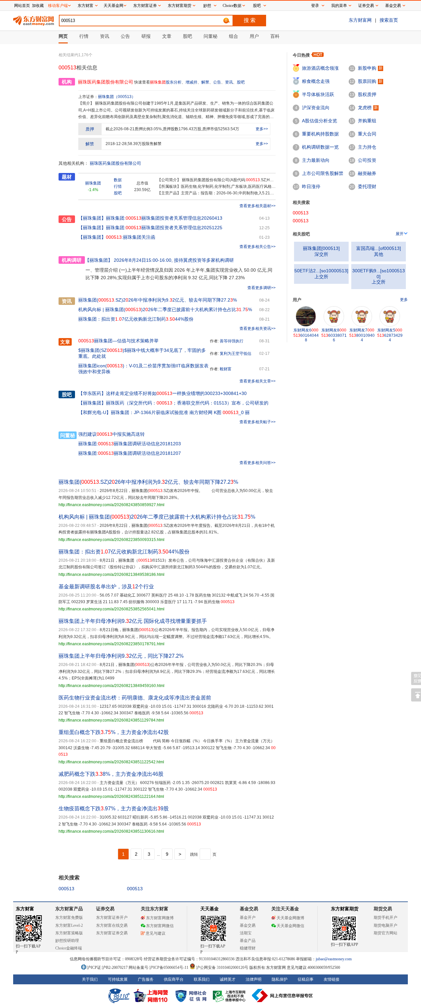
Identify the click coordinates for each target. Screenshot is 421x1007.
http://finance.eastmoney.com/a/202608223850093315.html (111, 539)
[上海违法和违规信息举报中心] (230, 995)
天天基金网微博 (290, 918)
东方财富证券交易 (112, 933)
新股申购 (367, 68)
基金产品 (248, 940)
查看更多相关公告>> (257, 246)
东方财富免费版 (69, 917)
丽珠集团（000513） (117, 96)
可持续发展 (118, 979)
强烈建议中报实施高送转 (111, 434)
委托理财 (367, 186)
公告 (217, 82)
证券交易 (366, 5)
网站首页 (22, 5)
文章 (65, 342)
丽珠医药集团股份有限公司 (115, 163)
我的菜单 (339, 5)
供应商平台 (174, 979)
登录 (315, 5)
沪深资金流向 (316, 107)
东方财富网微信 (160, 925)
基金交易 (248, 925)
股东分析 (174, 82)
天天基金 (209, 908)
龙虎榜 (365, 107)
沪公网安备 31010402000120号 (222, 967)
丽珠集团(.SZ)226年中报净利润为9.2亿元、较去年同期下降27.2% (157, 300)
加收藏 (38, 5)
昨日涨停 (311, 186)
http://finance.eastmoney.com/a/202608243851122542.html (111, 762)
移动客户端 (58, 5)
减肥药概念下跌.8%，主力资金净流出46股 (111, 774)
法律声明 (253, 979)
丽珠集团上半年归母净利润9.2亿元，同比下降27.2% (121, 656)
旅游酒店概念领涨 (320, 68)
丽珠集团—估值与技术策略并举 (118, 340)
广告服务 (146, 979)
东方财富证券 (145, 5)
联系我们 (202, 979)
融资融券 (367, 173)
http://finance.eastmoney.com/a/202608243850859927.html (111, 505)
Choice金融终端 (68, 948)
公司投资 (367, 160)
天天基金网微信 (290, 925)
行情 (118, 186)
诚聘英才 (227, 979)
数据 (118, 180)
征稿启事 (305, 979)
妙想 (207, 5)
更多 (404, 299)
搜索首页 (389, 20)
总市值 (142, 183)
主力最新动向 (316, 160)
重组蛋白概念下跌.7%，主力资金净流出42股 (114, 732)
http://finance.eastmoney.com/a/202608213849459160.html (111, 685)
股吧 (241, 82)
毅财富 (226, 369)
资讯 (229, 82)
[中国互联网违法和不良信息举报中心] (282, 995)
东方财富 (25, 908)
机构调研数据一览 (320, 147)
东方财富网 (360, 20)
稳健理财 (248, 948)
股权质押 (367, 94)
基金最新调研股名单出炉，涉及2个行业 (106, 586)
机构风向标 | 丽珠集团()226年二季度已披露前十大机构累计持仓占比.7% (165, 309)
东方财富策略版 (69, 933)
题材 (67, 177)
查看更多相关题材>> (257, 206)
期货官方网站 (385, 933)
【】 (92, 393)
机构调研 (72, 260)
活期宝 (246, 933)
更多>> (262, 129)
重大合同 (367, 133)
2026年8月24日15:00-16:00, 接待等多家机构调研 (159, 260)
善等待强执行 (231, 341)
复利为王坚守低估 (235, 353)
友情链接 (331, 979)
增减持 (191, 82)
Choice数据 (232, 5)
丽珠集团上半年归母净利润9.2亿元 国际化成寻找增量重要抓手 (133, 621)
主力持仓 (367, 147)
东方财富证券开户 (112, 917)
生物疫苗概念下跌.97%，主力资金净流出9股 (114, 808)
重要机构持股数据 (320, 133)
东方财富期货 (345, 908)
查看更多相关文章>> (257, 381)
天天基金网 (113, 5)
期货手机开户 (385, 917)
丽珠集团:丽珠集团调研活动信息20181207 (129, 453)
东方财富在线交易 (112, 925)
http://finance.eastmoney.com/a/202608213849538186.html (111, 574)
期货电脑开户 (385, 925)
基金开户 (248, 917)
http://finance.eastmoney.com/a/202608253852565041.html (111, 609)
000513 (66, 888)
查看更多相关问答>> (257, 462)
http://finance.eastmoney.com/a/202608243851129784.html (111, 720)
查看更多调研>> (261, 287)
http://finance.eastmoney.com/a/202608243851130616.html (111, 831)
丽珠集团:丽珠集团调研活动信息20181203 (129, 443)
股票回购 (367, 81)
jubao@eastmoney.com (334, 959)
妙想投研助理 (67, 940)
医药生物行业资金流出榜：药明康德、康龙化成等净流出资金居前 (135, 697)
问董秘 (67, 435)
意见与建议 (155, 933)
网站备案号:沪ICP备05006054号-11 (159, 967)
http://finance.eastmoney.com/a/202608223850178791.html (111, 644)
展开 (400, 234)
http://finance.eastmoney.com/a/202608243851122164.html (111, 796)
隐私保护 (279, 979)
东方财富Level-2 (69, 925)
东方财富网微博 (160, 918)
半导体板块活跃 (318, 94)
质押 (90, 129)
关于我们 (90, 979)
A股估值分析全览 (319, 120)
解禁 (205, 82)
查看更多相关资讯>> (257, 328)
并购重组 (367, 120)
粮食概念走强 (316, 81)
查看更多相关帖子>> (257, 422)
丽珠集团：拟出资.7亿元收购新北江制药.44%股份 (135, 319)
